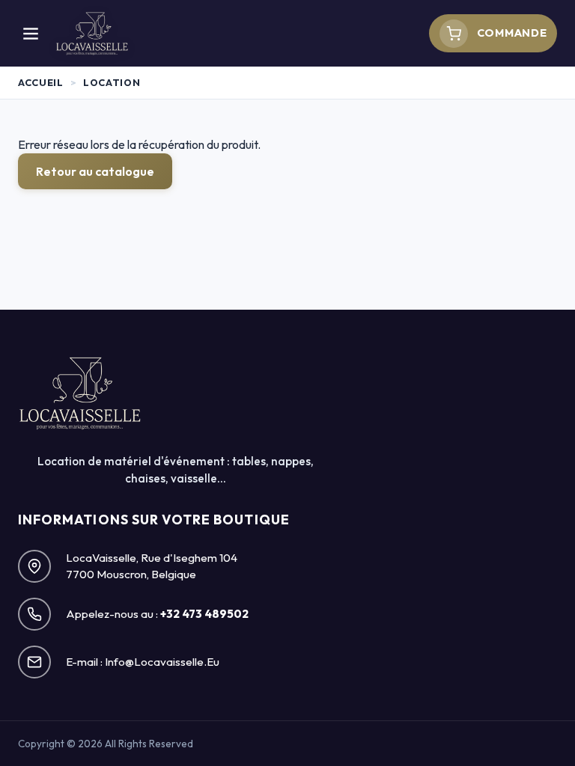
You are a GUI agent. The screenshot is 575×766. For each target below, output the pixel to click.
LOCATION (111, 82)
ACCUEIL (40, 82)
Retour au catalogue (95, 171)
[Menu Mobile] (30, 33)
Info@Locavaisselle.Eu (162, 662)
